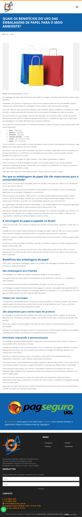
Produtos (48, 446)
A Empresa (48, 443)
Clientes (67, 443)
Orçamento (69, 446)
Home (6, 34)
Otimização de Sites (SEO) (54, 514)
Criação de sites (41, 514)
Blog (11, 34)
